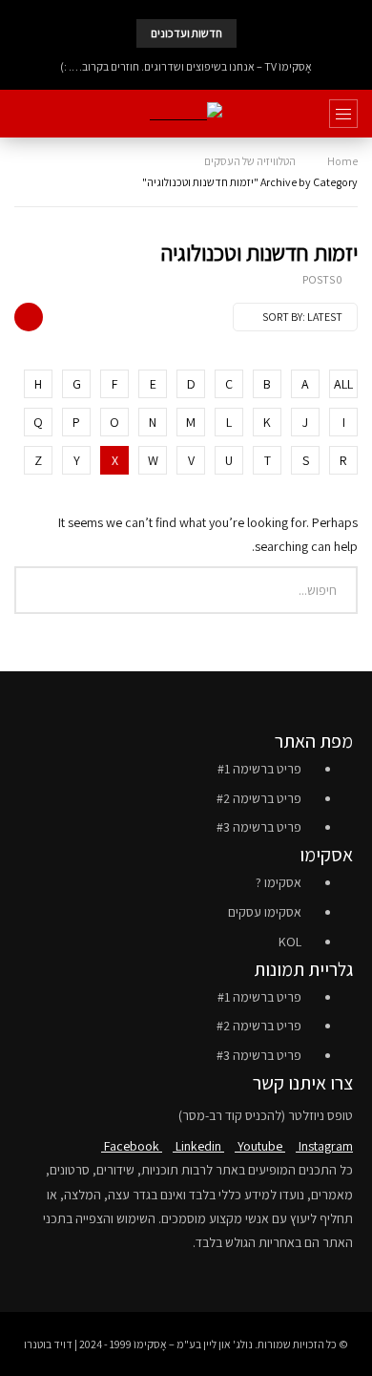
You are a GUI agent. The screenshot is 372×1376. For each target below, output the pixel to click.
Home (342, 161)
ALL (343, 383)
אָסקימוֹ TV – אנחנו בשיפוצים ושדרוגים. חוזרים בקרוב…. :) (186, 66)
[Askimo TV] (186, 114)
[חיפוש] (24, 114)
